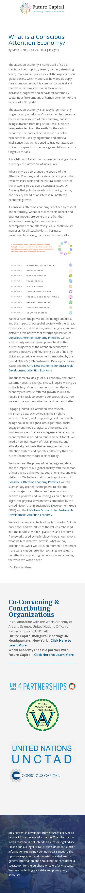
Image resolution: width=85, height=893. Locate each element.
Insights (54, 50)
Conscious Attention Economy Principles (34, 337)
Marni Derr (19, 50)
